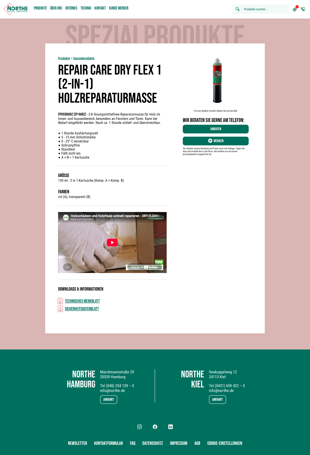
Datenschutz (152, 443)
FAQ (132, 443)
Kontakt (100, 8)
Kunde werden (118, 8)
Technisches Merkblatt (82, 301)
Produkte (40, 8)
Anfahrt (108, 399)
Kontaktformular (108, 443)
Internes (71, 8)
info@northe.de (112, 390)
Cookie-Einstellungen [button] (224, 443)
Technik (86, 8)
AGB (197, 443)
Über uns (56, 8)
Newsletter (77, 443)
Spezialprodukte (83, 58)
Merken (218, 141)
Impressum (178, 443)
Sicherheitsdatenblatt (82, 309)
